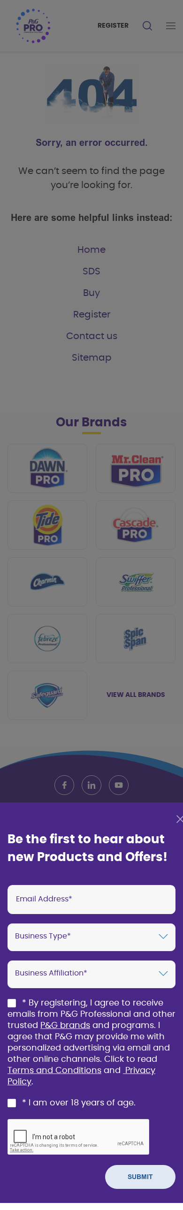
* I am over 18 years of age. (79, 1103)
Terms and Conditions (54, 1070)
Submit (140, 1177)
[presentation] (91, 899)
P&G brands (65, 1025)
